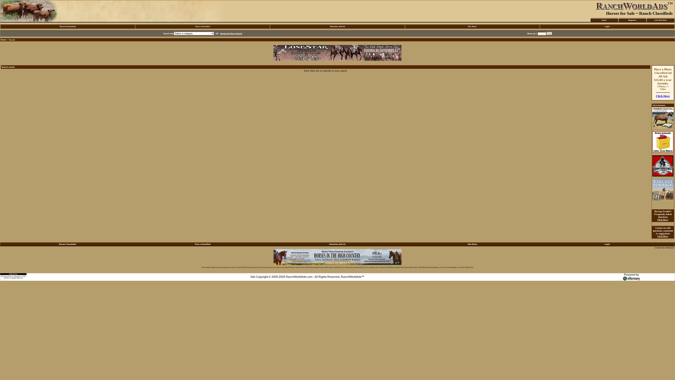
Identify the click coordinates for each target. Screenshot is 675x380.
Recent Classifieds (68, 26)
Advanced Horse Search (231, 34)
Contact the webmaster (664, 248)
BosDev (6, 278)
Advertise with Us (337, 26)
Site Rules (472, 26)
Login (607, 26)
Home (604, 20)
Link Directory (660, 20)
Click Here (663, 96)
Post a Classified (202, 26)
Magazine (632, 20)
